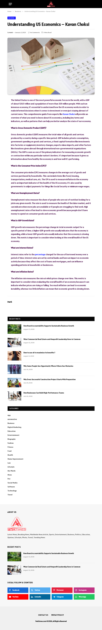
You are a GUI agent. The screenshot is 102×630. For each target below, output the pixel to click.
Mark (11, 32)
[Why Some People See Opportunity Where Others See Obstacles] (14, 369)
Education (12, 431)
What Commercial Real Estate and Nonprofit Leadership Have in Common (52, 339)
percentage (40, 254)
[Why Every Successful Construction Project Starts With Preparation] (14, 382)
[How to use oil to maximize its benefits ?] (14, 356)
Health (10, 455)
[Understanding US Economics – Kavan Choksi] (51, 66)
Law (9, 463)
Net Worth (11, 471)
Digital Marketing (14, 427)
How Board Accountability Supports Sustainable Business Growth (49, 326)
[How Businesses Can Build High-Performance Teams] (14, 396)
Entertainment (13, 435)
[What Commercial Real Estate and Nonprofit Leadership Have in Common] (14, 342)
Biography (12, 439)
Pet (9, 479)
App (9, 415)
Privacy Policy (57, 615)
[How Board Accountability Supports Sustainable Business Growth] (14, 329)
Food (9, 451)
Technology (12, 491)
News (10, 475)
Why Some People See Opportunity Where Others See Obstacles (48, 366)
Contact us (43, 615)
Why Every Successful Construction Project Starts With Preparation (50, 379)
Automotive (12, 419)
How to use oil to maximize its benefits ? (39, 352)
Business (11, 18)
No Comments (35, 32)
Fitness (10, 447)
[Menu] (10, 4)
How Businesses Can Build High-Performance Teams (44, 393)
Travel (10, 495)
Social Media (12, 483)
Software (11, 487)
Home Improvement (15, 459)
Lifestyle (11, 467)
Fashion (11, 443)
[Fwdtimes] (51, 4)
